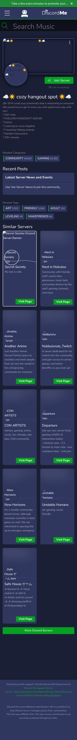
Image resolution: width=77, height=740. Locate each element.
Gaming (48, 158)
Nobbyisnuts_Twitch (57, 346)
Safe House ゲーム (18, 584)
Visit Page (25, 301)
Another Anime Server (15, 349)
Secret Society (15, 267)
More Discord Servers (39, 630)
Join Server (62, 80)
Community (19, 158)
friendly (34, 208)
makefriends (40, 216)
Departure (49, 425)
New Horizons (14, 504)
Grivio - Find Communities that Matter (25, 692)
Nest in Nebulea (54, 267)
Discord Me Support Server (38, 688)
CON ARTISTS (15, 425)
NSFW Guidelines (35, 695)
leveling (14, 216)
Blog (48, 695)
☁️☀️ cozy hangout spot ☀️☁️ (37, 96)
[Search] (4, 26)
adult (57, 208)
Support (56, 695)
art (12, 208)
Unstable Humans (55, 504)
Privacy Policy (54, 692)
